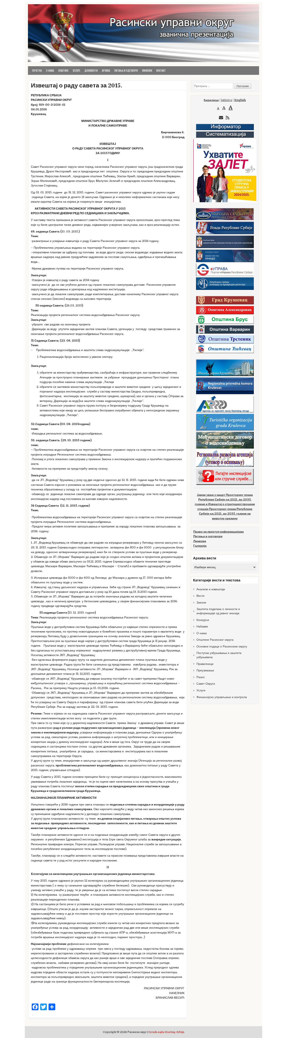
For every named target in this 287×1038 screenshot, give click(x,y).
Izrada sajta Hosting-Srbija (166, 1032)
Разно (200, 677)
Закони (201, 602)
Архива (106, 70)
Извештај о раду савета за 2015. (76, 85)
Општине (63, 70)
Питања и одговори (126, 70)
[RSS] (227, 118)
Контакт (161, 70)
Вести (200, 595)
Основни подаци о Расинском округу (221, 646)
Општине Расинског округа (214, 639)
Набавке (202, 626)
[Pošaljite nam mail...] (221, 118)
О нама (50, 70)
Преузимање (205, 670)
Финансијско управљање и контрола (221, 697)
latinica (226, 100)
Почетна (37, 70)
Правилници (204, 664)
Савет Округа (205, 683)
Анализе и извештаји (210, 589)
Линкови (147, 70)
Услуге (76, 70)
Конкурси (202, 620)
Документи (91, 70)
